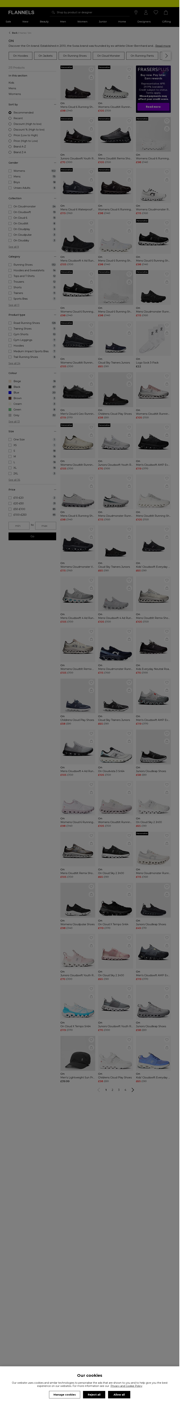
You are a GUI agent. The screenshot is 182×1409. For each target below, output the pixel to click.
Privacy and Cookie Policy (126, 1386)
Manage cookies (64, 1394)
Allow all (119, 1394)
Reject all (94, 1394)
